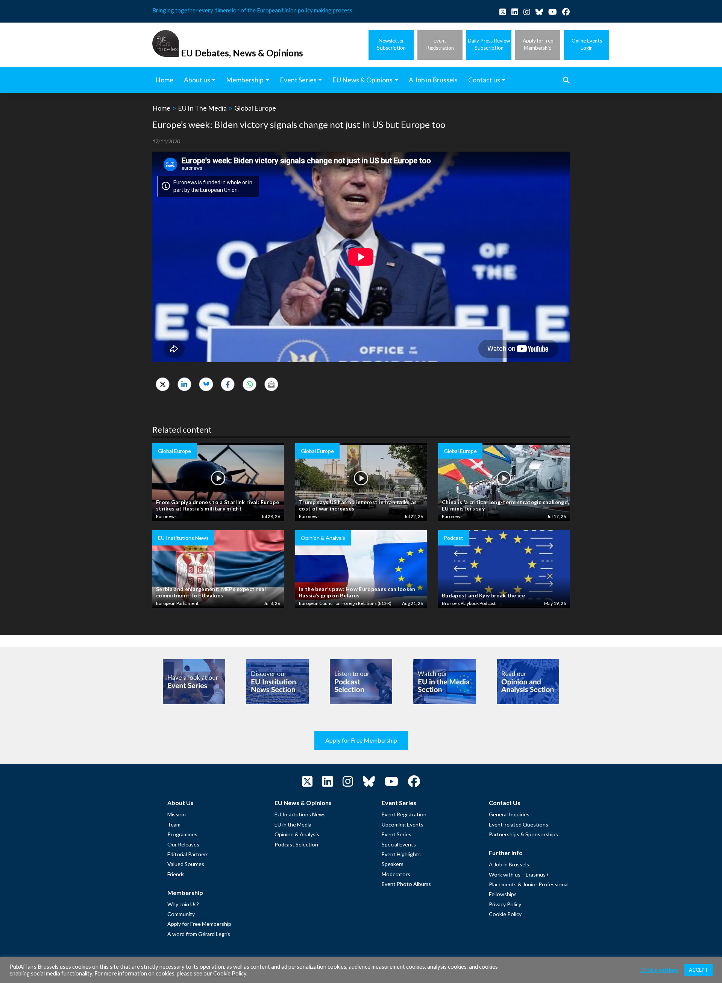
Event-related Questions (518, 824)
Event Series (396, 834)
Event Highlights (401, 854)
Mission (176, 814)
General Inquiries (509, 814)
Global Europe (255, 108)
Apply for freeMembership (538, 44)
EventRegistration (440, 44)
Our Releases (183, 844)
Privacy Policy (505, 904)
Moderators (396, 874)
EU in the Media (293, 824)
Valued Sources (185, 864)
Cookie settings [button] (659, 970)
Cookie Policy (505, 914)
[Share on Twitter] (163, 384)
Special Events (399, 844)
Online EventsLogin (587, 44)
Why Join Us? (183, 904)
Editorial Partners (188, 854)
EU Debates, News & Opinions (242, 52)
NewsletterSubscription (391, 44)
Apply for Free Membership (361, 740)
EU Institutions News (300, 814)
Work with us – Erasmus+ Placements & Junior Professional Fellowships (529, 884)
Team (173, 824)
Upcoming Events (402, 824)
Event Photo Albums (406, 884)
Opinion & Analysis (297, 834)
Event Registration (404, 814)
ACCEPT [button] (698, 970)
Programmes (182, 834)
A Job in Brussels (509, 864)
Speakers (392, 864)
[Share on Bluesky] (206, 384)
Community (181, 914)
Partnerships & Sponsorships (523, 834)
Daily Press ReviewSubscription (489, 44)
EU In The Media (202, 108)
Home (161, 108)
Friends (176, 874)
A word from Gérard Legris (198, 934)
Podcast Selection (296, 844)
